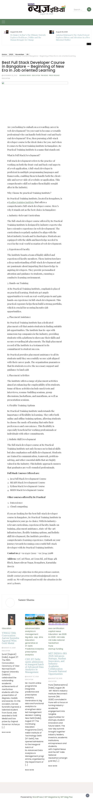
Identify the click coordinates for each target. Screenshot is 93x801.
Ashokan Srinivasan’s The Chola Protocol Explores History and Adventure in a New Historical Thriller (73, 37)
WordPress (37, 797)
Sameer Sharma (26, 599)
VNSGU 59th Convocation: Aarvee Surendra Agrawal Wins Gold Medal (10, 638)
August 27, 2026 (9, 648)
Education (36, 75)
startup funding (55, 648)
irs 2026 (52, 637)
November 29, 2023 (10, 75)
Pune (50, 646)
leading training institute (21, 202)
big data (29, 637)
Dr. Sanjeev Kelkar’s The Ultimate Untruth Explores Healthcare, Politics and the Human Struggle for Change (28, 37)
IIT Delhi (28, 646)
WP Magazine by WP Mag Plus (58, 797)
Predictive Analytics (34, 648)
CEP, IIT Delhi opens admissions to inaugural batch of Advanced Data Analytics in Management (34, 665)
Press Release (54, 75)
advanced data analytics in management (32, 631)
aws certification (56, 628)
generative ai (31, 643)
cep (36, 637)
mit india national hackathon (56, 641)
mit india (61, 637)
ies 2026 (62, 634)
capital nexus (54, 631)
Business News (25, 75)
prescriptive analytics (31, 653)
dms (41, 637)
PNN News (44, 75)
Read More (6, 732)
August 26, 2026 (56, 678)
